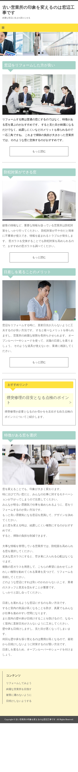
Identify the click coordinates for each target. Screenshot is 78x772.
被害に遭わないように (19, 694)
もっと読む (39, 151)
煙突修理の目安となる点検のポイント (38, 400)
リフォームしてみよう (19, 683)
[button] (39, 28)
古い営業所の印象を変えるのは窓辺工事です (38, 10)
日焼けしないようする (19, 700)
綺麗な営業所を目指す (19, 689)
